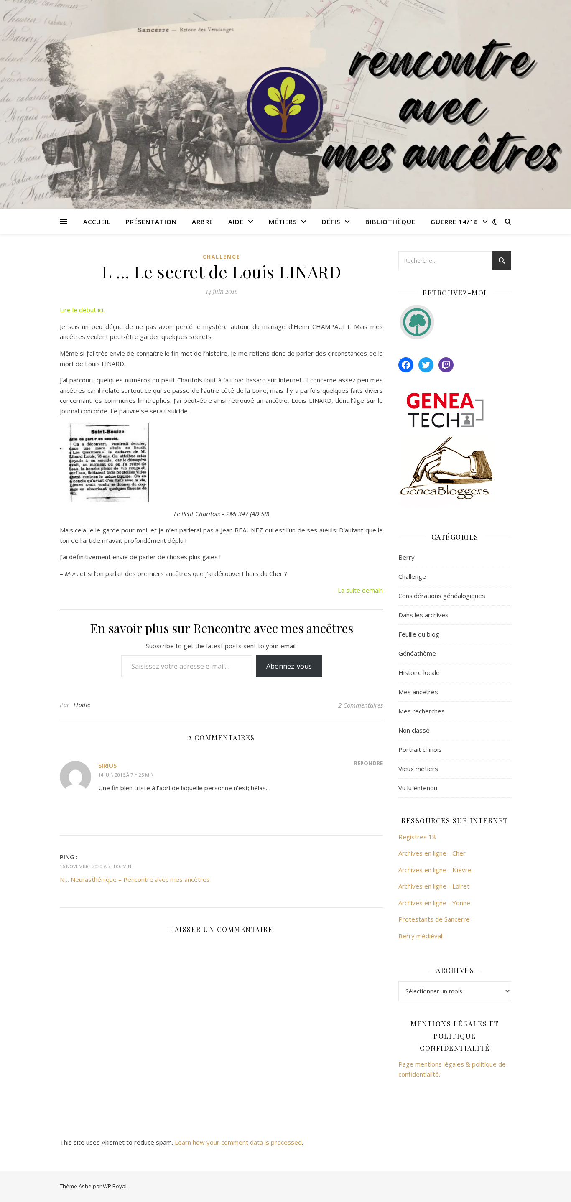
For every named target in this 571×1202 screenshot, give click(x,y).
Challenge (221, 256)
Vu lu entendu (417, 788)
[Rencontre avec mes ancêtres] (285, 104)
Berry (406, 557)
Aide (236, 221)
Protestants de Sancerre (434, 919)
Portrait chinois (420, 749)
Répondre (368, 763)
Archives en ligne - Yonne (434, 903)
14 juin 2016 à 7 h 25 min (126, 775)
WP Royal (115, 1186)
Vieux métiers (418, 768)
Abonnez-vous (289, 666)
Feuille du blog (418, 634)
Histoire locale (419, 672)
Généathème (417, 653)
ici (100, 310)
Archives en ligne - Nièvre (435, 870)
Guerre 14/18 (454, 221)
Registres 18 (417, 837)
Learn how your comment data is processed (238, 1142)
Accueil (97, 221)
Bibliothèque (390, 221)
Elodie (82, 705)
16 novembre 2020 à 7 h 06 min (95, 866)
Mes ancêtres (418, 692)
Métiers (283, 221)
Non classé (414, 730)
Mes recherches (421, 711)
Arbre (202, 221)
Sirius (107, 765)
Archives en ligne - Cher (432, 853)
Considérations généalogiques (441, 595)
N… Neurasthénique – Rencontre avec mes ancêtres (135, 879)
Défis (331, 221)
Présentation (151, 221)
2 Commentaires (360, 705)
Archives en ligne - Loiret (433, 886)
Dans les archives (423, 615)
